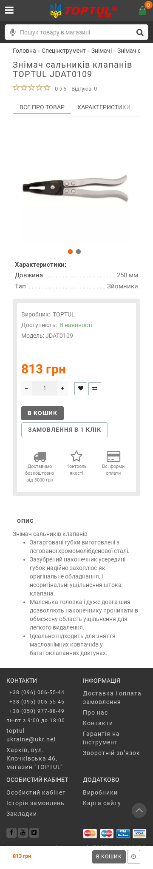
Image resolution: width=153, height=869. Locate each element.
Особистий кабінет (36, 792)
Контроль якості (76, 470)
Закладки (21, 813)
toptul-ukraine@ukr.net (31, 735)
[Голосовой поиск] (12, 32)
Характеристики (103, 107)
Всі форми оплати (113, 470)
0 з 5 (59, 88)
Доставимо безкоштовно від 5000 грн (39, 473)
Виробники (100, 792)
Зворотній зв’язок (111, 752)
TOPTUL (64, 314)
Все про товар (42, 107)
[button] (70, 251)
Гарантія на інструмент (101, 738)
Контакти (98, 723)
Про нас (95, 712)
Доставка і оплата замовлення (112, 697)
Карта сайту (102, 803)
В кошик (109, 857)
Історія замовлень (35, 803)
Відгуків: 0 (84, 88)
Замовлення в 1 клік (64, 429)
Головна (24, 50)
